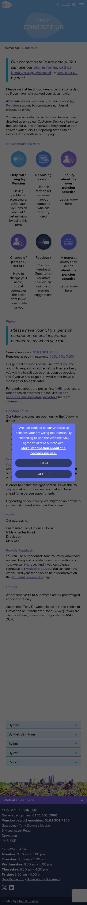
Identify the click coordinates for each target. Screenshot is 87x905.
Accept (43, 474)
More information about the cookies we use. (43, 450)
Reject (44, 463)
